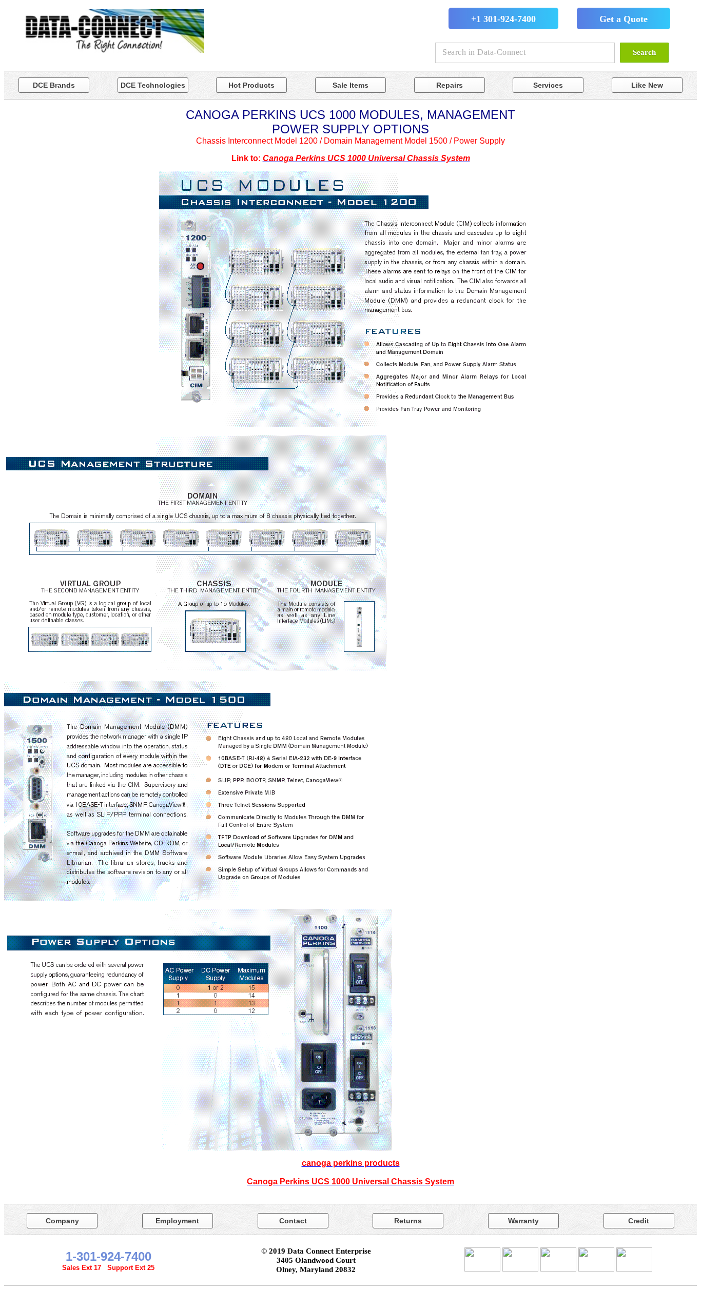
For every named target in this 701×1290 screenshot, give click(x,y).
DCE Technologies (153, 85)
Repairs (449, 85)
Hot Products (251, 85)
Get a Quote (623, 19)
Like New (647, 85)
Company (62, 1221)
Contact (293, 1221)
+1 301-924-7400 (503, 19)
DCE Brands (54, 85)
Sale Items (350, 85)
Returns (408, 1221)
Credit (638, 1221)
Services (548, 85)
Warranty (523, 1221)
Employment (177, 1221)
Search (644, 52)
